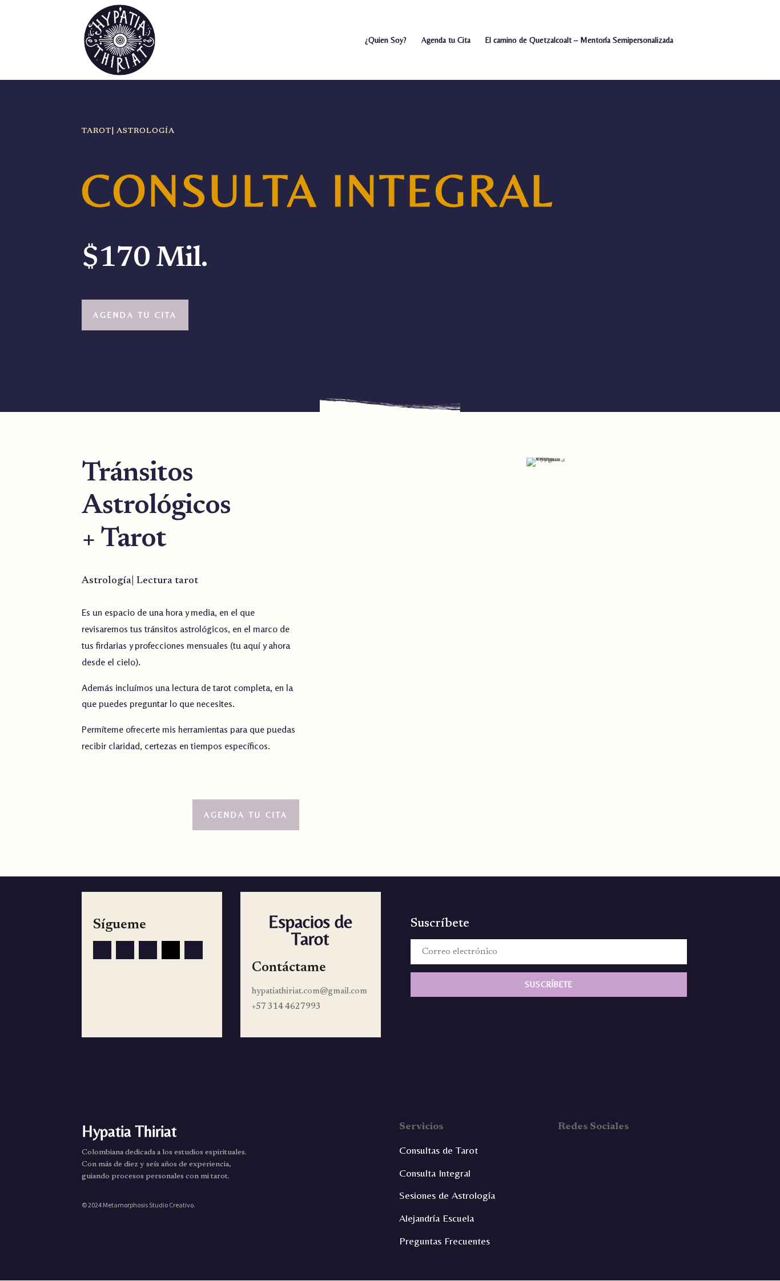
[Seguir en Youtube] (171, 950)
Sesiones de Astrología (447, 1195)
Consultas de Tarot (438, 1150)
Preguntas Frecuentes (444, 1241)
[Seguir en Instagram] (193, 950)
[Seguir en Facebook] (102, 950)
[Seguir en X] (148, 950)
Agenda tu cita (135, 315)
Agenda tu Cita (446, 40)
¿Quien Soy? (386, 40)
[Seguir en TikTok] (125, 950)
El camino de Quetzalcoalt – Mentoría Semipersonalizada (579, 40)
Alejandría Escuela (436, 1218)
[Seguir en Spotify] (687, 1150)
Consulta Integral (435, 1173)
